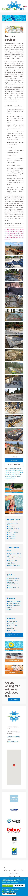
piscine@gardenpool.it (13, 741)
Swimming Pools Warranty (12, 631)
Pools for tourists (13, 532)
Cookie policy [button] (6, 882)
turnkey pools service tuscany (13, 476)
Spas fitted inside (13, 580)
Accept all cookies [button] (19, 885)
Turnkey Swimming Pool (14, 468)
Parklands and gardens (14, 601)
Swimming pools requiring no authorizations (12, 562)
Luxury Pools (11, 538)
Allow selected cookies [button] (9, 893)
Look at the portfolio (14, 464)
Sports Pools (11, 536)
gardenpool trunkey (10, 478)
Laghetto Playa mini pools (13, 588)
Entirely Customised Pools (13, 529)
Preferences (15, 889)
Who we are (7, 870)
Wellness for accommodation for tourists (12, 583)
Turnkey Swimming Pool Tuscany (13, 470)
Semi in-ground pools (14, 565)
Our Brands (16, 870)
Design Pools (11, 534)
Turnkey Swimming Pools (12, 634)
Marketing (13, 891)
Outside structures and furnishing (13, 606)
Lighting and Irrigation (14, 603)
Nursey (10, 609)
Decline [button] (7, 885)
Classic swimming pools (12, 523)
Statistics (6, 891)
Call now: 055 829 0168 (13, 736)
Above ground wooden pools (14, 557)
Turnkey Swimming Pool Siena (13, 474)
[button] (14, 766)
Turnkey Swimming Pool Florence (14, 472)
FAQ (23, 870)
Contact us (14, 457)
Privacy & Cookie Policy (14, 876)
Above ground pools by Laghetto (14, 554)
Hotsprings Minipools (14, 578)
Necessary (7, 889)
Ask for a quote (14, 460)
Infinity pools (11, 526)
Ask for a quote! (14, 699)
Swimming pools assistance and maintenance (12, 627)
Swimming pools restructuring (12, 622)
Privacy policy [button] (14, 882)
